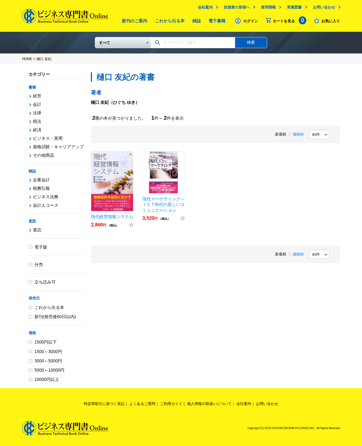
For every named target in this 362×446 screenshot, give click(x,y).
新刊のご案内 (134, 21)
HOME (27, 59)
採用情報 (268, 7)
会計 (37, 104)
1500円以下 (45, 342)
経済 (37, 130)
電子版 (40, 247)
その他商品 (43, 155)
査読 (32, 221)
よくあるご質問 (142, 404)
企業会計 (41, 180)
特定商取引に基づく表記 (104, 404)
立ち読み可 (45, 282)
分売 (38, 264)
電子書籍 (217, 21)
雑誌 (196, 21)
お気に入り (330, 21)
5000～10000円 (49, 370)
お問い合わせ (324, 7)
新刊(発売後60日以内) (55, 316)
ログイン (250, 21)
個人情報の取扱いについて (209, 404)
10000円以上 (46, 379)
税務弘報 (41, 188)
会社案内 (205, 7)
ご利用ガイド (171, 404)
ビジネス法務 (45, 197)
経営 (37, 96)
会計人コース (45, 205)
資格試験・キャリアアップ (58, 147)
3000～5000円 (48, 361)
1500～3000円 (48, 351)
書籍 (32, 87)
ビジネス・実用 (48, 138)
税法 (37, 121)
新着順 (280, 134)
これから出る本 (170, 21)
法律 (37, 113)
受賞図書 (294, 7)
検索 (251, 42)
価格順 (298, 134)
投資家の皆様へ (237, 7)
